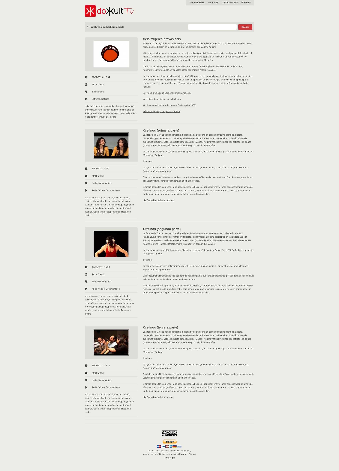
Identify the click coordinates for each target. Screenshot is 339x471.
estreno (98, 110)
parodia (95, 113)
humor (106, 110)
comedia (110, 106)
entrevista (89, 110)
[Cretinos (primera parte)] (111, 145)
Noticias (105, 99)
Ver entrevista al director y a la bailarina (162, 99)
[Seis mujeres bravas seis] (111, 54)
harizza (106, 204)
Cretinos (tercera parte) (160, 327)
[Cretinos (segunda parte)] (111, 244)
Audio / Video (98, 190)
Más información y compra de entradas (161, 111)
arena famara (91, 197)
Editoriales (213, 2)
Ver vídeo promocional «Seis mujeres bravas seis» (167, 93)
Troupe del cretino (107, 117)
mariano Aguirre (118, 110)
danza (119, 106)
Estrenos (96, 99)
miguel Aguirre (100, 208)
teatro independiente (110, 212)
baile (87, 106)
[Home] (109, 16)
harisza (98, 204)
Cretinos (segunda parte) (162, 229)
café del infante (121, 197)
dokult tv (104, 201)
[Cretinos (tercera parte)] (111, 342)
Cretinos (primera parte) (161, 130)
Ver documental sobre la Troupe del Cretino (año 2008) (169, 105)
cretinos (88, 201)
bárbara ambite (98, 106)
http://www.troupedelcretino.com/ (158, 200)
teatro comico (91, 117)
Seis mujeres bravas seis (162, 39)
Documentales (196, 2)
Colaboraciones (230, 2)
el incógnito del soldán (120, 201)
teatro (133, 113)
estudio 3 (89, 204)
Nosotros (246, 2)
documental (128, 106)
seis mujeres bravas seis (118, 113)
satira (102, 113)
